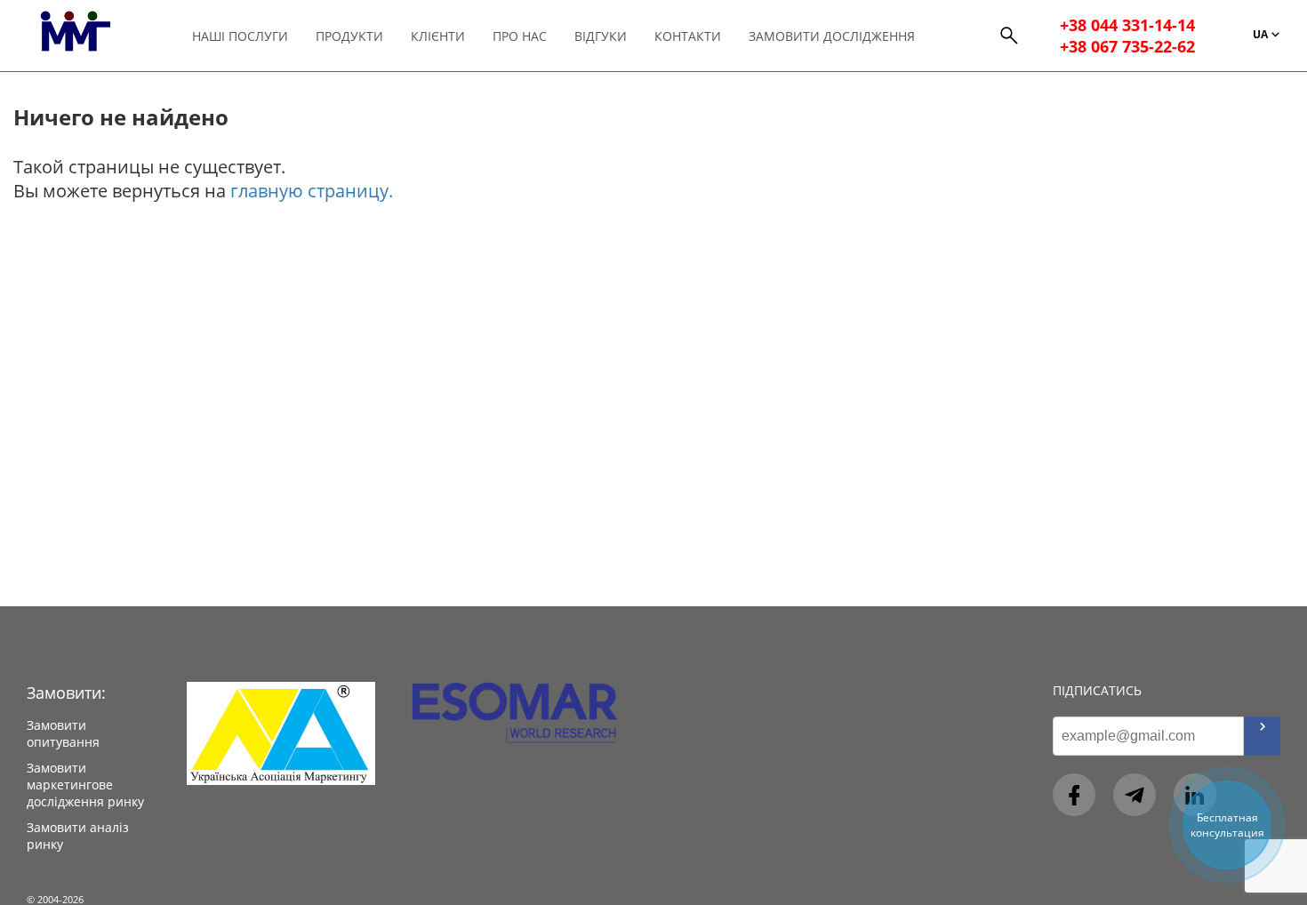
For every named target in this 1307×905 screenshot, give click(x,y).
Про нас (520, 36)
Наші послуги (240, 36)
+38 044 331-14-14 (1127, 25)
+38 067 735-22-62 (1127, 46)
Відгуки (600, 36)
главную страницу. (311, 191)
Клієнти (438, 36)
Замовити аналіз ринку (78, 836)
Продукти (349, 36)
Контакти (687, 36)
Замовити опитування (63, 733)
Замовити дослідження (832, 36)
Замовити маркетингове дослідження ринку (85, 784)
